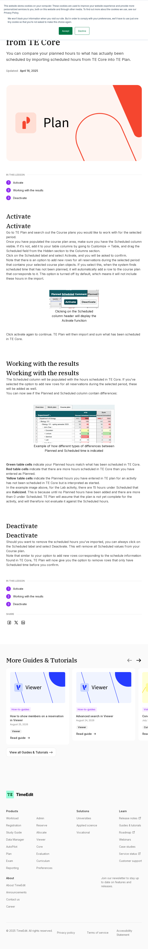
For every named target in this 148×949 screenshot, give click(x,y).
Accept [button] (65, 30)
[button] (139, 660)
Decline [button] (82, 30)
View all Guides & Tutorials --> (31, 752)
